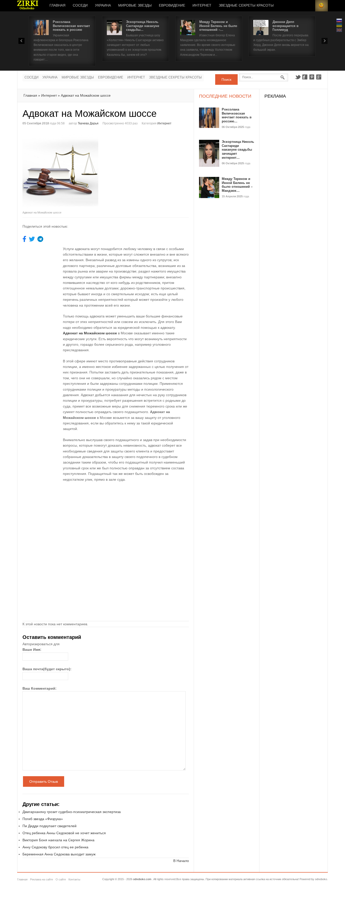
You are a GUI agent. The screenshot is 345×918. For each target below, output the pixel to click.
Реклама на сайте (41, 879)
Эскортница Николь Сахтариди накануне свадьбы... (142, 26)
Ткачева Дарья (88, 123)
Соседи (80, 5)
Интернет (201, 5)
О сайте (61, 879)
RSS (321, 5)
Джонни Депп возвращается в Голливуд (286, 26)
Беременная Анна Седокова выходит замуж (58, 854)
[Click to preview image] (64, 170)
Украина (103, 5)
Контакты (74, 879)
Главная (57, 5)
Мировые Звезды (135, 5)
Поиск (226, 79)
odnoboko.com (142, 879)
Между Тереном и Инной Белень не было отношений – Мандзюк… (237, 185)
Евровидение (172, 5)
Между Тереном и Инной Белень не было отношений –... (218, 26)
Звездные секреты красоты (246, 5)
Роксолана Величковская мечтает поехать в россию (71, 26)
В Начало (181, 861)
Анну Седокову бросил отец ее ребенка (55, 847)
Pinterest (311, 77)
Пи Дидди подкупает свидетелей (49, 826)
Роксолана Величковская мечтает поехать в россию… (237, 115)
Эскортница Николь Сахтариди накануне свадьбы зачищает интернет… (238, 149)
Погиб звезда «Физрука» (42, 819)
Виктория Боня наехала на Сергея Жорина (58, 840)
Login (309, 5)
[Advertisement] (148, 167)
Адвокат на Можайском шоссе (86, 95)
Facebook (304, 77)
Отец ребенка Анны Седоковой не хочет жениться (64, 833)
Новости (27, 5)
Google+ (319, 77)
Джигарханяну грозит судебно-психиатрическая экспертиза (71, 812)
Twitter (297, 77)
